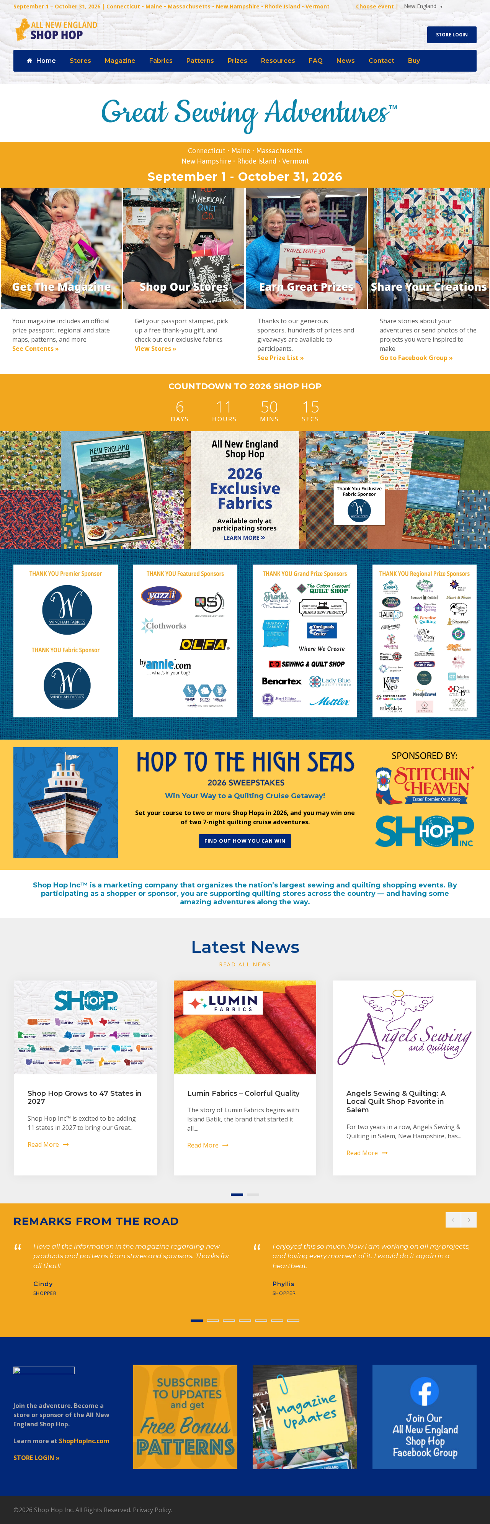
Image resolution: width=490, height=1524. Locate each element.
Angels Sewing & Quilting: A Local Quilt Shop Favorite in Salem (396, 1101)
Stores (80, 60)
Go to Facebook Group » (416, 358)
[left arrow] (453, 1220)
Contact (381, 60)
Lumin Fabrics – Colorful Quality (243, 1093)
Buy (414, 60)
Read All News (245, 964)
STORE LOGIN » (36, 1458)
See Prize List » (280, 358)
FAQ (316, 60)
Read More (43, 1144)
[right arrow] (469, 1220)
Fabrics (161, 60)
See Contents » (35, 348)
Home (46, 60)
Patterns (200, 60)
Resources (278, 60)
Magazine (120, 60)
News (345, 60)
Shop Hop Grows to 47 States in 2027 (85, 1097)
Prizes (237, 60)
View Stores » (155, 348)
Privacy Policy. (152, 1510)
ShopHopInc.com (84, 1441)
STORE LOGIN (452, 34)
